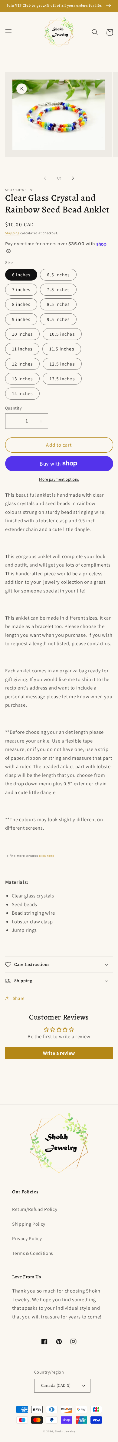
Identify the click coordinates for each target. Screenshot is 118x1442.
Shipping (12, 233)
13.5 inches (62, 378)
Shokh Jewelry (65, 1431)
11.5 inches (61, 349)
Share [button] (19, 998)
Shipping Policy (28, 1224)
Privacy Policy (27, 1238)
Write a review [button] (59, 1053)
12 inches (22, 364)
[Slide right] (73, 178)
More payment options (59, 479)
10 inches (22, 334)
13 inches (22, 378)
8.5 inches (58, 304)
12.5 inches (62, 364)
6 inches (21, 275)
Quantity (13, 408)
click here (46, 855)
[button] (8, 32)
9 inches (21, 319)
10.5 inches (62, 334)
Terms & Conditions (32, 1253)
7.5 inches (58, 289)
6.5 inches (58, 275)
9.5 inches (58, 319)
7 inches (21, 289)
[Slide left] (45, 178)
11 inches (22, 349)
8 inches (21, 304)
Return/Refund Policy (34, 1209)
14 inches (22, 393)
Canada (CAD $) (55, 1385)
